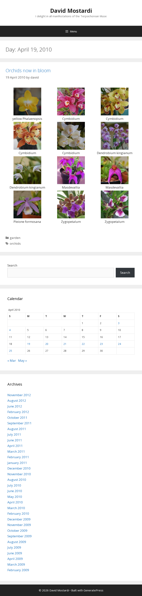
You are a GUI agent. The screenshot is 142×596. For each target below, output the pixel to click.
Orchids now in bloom (28, 70)
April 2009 (15, 559)
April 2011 (15, 446)
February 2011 (18, 457)
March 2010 (16, 508)
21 (64, 344)
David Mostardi (71, 10)
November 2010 (19, 474)
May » (22, 360)
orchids (15, 243)
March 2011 (16, 451)
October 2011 (17, 417)
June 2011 (14, 440)
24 (119, 344)
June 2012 (14, 406)
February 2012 (18, 412)
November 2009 (19, 525)
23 (101, 344)
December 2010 (19, 468)
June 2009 (14, 553)
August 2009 (16, 542)
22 (83, 344)
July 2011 (14, 434)
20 (46, 344)
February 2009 (18, 570)
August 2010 (16, 479)
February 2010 (18, 513)
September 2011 (19, 423)
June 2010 (14, 491)
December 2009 (19, 519)
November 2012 (19, 395)
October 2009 (17, 530)
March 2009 (16, 564)
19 (28, 344)
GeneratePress (93, 590)
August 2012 (16, 400)
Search (12, 265)
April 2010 (15, 502)
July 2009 (14, 547)
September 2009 (19, 536)
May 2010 (14, 497)
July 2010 (14, 485)
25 (10, 350)
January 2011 (17, 463)
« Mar (11, 360)
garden (15, 238)
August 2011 (16, 429)
